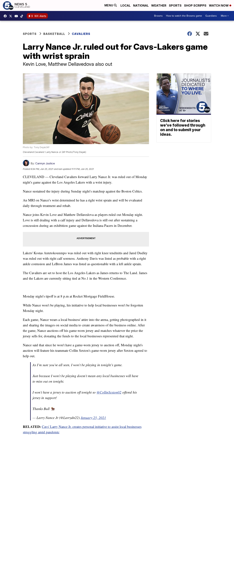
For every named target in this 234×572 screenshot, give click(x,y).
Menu (109, 5)
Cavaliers (81, 34)
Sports (175, 5)
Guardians (211, 16)
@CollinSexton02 (109, 392)
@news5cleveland (22, 16)
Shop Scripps (195, 5)
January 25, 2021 (93, 417)
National (141, 5)
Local (125, 5)
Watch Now (219, 5)
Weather (158, 5)
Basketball (54, 34)
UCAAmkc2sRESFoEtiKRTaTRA (17, 16)
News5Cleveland (6, 16)
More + (225, 16)
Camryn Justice (45, 163)
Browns (158, 16)
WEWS (11, 16)
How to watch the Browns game (184, 16)
